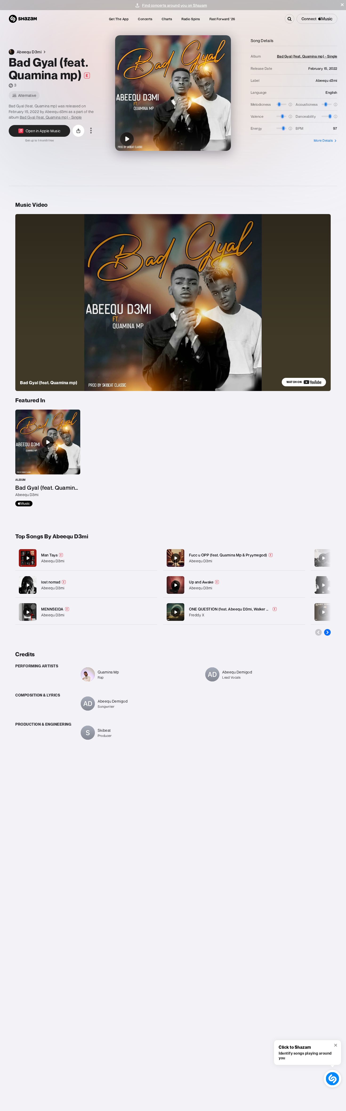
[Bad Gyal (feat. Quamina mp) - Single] (47, 458)
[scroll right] (327, 632)
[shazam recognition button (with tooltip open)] (332, 1078)
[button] (342, 4)
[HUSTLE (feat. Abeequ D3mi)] (323, 558)
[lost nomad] (86, 585)
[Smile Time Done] (323, 612)
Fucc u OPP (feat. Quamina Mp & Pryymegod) (228, 555)
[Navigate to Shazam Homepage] (23, 19)
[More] (149, 558)
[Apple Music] (23, 503)
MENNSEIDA (52, 609)
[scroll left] (318, 632)
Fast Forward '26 (222, 19)
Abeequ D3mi (52, 561)
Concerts (145, 19)
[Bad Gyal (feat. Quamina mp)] (127, 139)
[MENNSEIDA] (86, 612)
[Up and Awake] (234, 585)
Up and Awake (201, 582)
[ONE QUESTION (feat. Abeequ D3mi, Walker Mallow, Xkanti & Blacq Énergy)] (234, 612)
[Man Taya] (86, 558)
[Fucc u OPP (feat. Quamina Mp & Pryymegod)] (234, 558)
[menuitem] (118, 18)
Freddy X (196, 615)
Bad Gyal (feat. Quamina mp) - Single (51, 117)
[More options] (91, 130)
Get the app (119, 19)
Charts (167, 19)
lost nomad (50, 582)
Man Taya (49, 555)
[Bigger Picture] (323, 585)
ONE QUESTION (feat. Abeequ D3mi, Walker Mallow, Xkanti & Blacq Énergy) (254, 609)
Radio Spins (190, 19)
